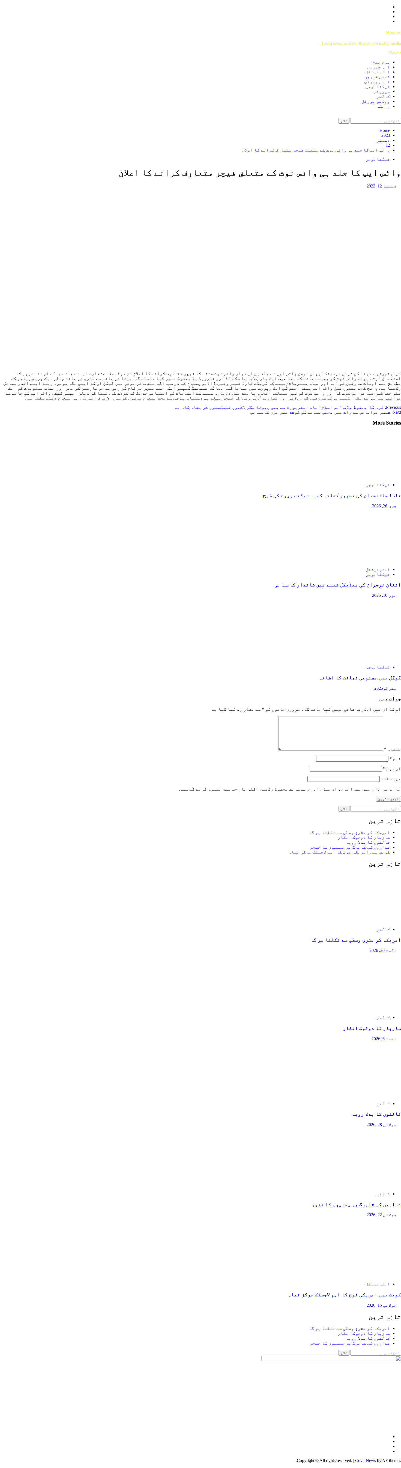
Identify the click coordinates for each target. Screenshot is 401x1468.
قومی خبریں (377, 76)
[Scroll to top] (399, 1465)
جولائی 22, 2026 (382, 1214)
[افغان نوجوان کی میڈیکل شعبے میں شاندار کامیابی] (360, 560)
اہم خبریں (378, 67)
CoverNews (365, 1460)
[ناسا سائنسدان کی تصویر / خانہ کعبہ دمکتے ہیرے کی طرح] (360, 475)
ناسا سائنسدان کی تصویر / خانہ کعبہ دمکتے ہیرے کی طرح (332, 495)
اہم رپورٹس (377, 81)
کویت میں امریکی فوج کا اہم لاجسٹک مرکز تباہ (339, 852)
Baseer (393, 32)
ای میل (392, 768)
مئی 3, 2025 (385, 688)
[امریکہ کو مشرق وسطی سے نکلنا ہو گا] (360, 920)
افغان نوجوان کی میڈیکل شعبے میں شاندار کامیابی (337, 585)
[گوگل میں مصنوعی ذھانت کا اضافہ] (370, 657)
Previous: (288, 407)
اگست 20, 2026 (383, 950)
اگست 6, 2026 (384, 1038)
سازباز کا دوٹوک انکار (364, 837)
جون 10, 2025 (384, 595)
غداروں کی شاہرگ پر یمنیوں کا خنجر (350, 847)
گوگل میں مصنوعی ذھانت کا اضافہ (360, 677)
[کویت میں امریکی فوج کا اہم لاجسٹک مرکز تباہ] (360, 1274)
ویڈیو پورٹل (376, 101)
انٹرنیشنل (378, 71)
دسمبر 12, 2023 (382, 186)
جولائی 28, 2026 (382, 1124)
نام (395, 758)
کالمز (383, 96)
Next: (325, 412)
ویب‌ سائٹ (391, 778)
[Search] (399, 115)
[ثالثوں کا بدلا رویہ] (360, 1094)
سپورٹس (382, 91)
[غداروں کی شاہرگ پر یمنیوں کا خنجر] (360, 1184)
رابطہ (383, 106)
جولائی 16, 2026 (382, 1305)
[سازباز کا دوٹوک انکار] (360, 1008)
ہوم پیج (381, 62)
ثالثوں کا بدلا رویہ (368, 842)
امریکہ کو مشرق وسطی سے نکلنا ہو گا (349, 832)
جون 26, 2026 (384, 506)
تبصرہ (392, 749)
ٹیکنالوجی (378, 86)
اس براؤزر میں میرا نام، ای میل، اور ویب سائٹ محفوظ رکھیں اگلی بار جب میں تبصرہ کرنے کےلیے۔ (286, 789)
